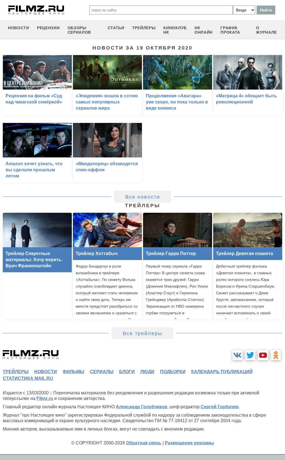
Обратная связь (143, 443)
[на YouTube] (263, 355)
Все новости (142, 197)
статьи (116, 28)
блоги (127, 371)
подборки (173, 371)
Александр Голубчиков (141, 406)
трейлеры (144, 28)
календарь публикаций (222, 371)
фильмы (73, 371)
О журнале (266, 30)
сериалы (102, 371)
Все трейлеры (142, 333)
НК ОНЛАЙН (204, 30)
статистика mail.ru (28, 378)
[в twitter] (250, 355)
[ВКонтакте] (237, 355)
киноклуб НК (175, 30)
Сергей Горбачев (220, 406)
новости (18, 28)
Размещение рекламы (189, 443)
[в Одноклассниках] (276, 355)
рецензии (48, 28)
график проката (230, 30)
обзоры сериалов (79, 30)
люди (147, 371)
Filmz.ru (44, 398)
